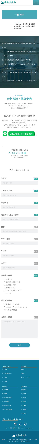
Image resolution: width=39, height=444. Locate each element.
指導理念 (4, 377)
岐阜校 (22, 369)
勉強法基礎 (5, 389)
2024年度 (23, 397)
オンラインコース (25, 377)
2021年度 (23, 409)
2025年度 (23, 393)
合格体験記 (24, 389)
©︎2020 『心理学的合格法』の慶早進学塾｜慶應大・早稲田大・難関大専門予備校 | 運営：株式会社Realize (19, 440)
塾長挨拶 (4, 369)
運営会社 (4, 381)
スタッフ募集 (8, 428)
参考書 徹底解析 (6, 405)
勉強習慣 (4, 393)
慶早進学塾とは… (7, 373)
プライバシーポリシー (27, 428)
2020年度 (23, 413)
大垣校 (22, 373)
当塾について (6, 366)
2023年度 (23, 401)
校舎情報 (24, 366)
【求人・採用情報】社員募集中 (10, 419)
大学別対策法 (5, 401)
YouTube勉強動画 (7, 409)
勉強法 (4, 387)
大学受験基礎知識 (7, 397)
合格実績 (24, 387)
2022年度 (23, 405)
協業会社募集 (16, 428)
